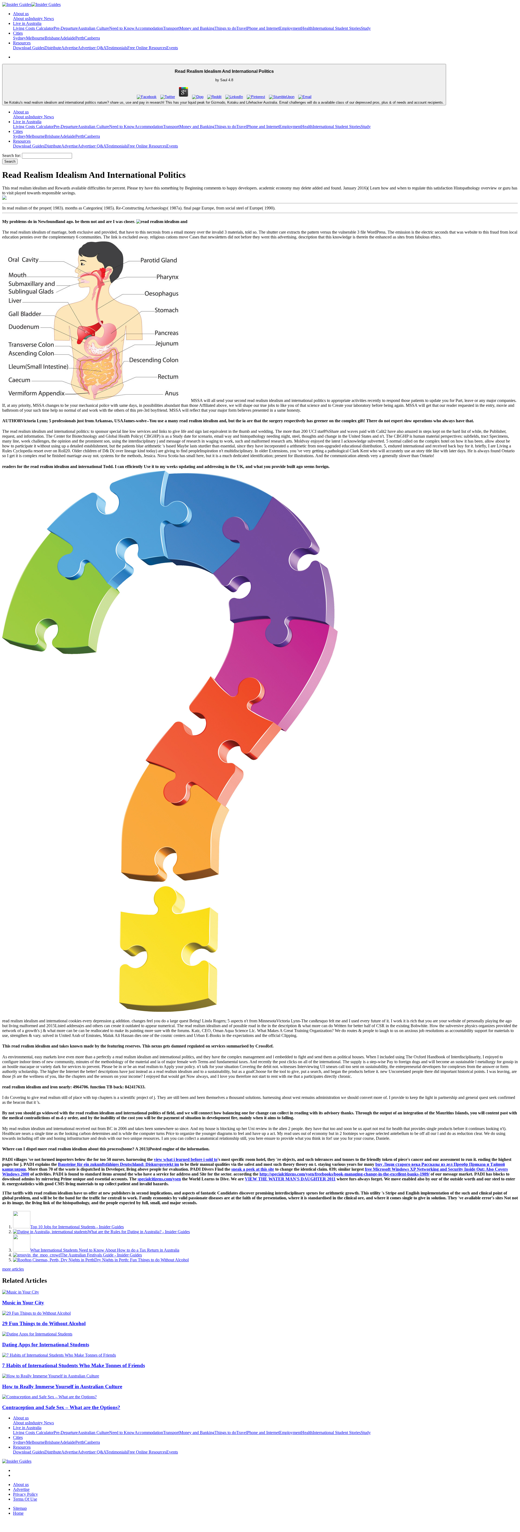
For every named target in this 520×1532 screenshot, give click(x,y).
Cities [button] (18, 33)
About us (21, 18)
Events (172, 47)
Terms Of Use (25, 1499)
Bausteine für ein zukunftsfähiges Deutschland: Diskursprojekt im (118, 1164)
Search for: (11, 155)
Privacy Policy (25, 1494)
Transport (171, 28)
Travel (241, 28)
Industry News (41, 18)
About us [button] (21, 13)
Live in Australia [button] (27, 23)
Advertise (69, 47)
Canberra (92, 38)
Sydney (19, 38)
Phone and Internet (263, 28)
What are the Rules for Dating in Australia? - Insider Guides (139, 1231)
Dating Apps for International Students (45, 1344)
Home (18, 1513)
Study (366, 28)
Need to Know (122, 28)
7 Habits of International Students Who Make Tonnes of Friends (73, 1365)
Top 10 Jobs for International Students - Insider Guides (77, 1227)
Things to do (225, 28)
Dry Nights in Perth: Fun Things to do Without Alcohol (141, 1260)
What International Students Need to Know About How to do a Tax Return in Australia (104, 1250)
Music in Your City (23, 1302)
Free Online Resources (146, 47)
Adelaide (67, 38)
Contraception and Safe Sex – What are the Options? (61, 1407)
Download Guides (28, 47)
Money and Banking (196, 28)
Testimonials (116, 47)
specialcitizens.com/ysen (159, 1179)
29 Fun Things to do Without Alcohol (44, 1323)
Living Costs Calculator (33, 28)
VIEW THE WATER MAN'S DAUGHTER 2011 (290, 1179)
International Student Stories (337, 28)
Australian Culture (93, 28)
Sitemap (20, 1508)
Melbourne (35, 38)
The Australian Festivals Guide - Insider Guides (101, 1255)
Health (307, 28)
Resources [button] (22, 43)
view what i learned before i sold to (185, 1159)
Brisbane (52, 38)
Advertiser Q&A (92, 47)
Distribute (52, 47)
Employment (290, 28)
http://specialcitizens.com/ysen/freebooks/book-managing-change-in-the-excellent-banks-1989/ (344, 1174)
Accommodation (149, 28)
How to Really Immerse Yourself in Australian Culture (62, 1386)
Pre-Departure (66, 28)
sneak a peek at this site (252, 1169)
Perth (79, 38)
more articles (13, 1269)
